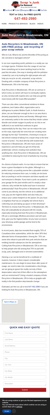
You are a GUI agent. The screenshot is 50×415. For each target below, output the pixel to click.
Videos (40, 24)
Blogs (32, 24)
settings (19, 407)
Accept (7, 411)
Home (4, 24)
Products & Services (18, 24)
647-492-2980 (34, 287)
